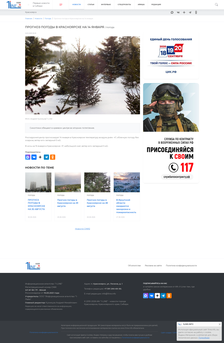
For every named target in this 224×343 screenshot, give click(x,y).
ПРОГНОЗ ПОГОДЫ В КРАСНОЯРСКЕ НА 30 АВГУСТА (36, 204)
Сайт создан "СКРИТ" (170, 333)
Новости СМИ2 (82, 229)
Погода (31, 195)
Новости (76, 4)
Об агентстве (134, 265)
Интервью (106, 4)
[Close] (219, 324)
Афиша (141, 4)
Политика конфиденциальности (181, 265)
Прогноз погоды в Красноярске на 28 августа (97, 203)
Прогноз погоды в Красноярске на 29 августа (67, 203)
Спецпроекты (124, 4)
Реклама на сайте (153, 265)
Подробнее (203, 338)
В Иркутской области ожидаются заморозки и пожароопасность (126, 206)
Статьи (91, 4)
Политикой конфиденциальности (135, 338)
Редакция (156, 4)
